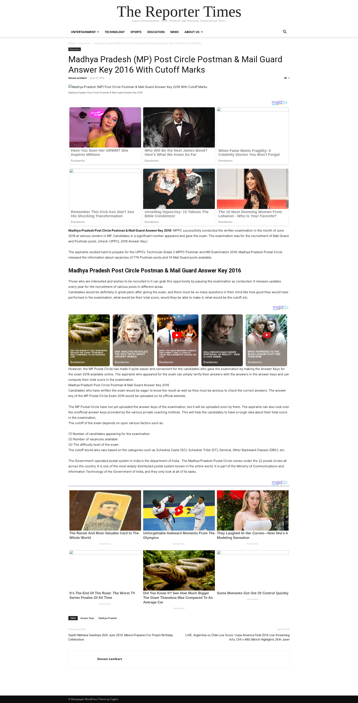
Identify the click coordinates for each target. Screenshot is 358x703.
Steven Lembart (77, 77)
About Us (192, 32)
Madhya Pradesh (108, 618)
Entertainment (83, 32)
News (174, 32)
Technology (115, 32)
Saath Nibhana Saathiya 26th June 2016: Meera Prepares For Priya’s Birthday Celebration (120, 637)
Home (71, 43)
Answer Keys (87, 618)
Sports (136, 32)
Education (155, 32)
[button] (285, 32)
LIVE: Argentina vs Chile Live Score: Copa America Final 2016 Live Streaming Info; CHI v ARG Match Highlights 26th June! (238, 637)
